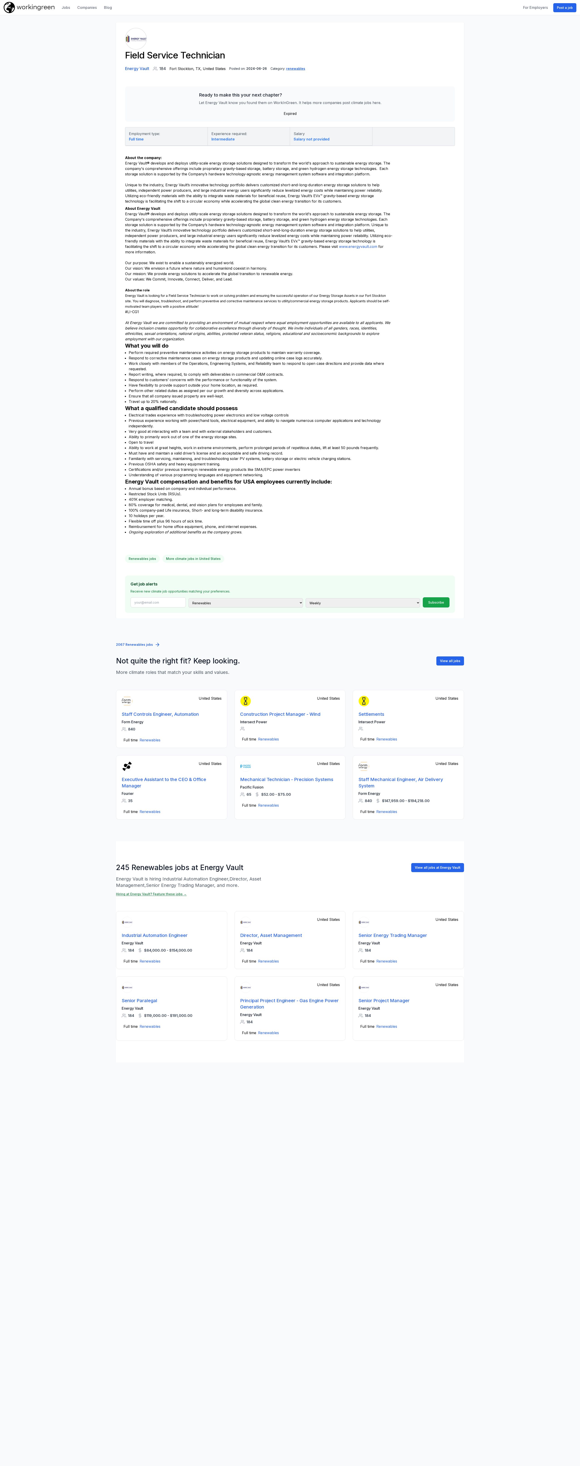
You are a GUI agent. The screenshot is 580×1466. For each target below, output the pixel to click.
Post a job (565, 8)
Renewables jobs (142, 559)
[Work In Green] (29, 7)
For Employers (535, 7)
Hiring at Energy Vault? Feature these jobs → (151, 894)
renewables (295, 68)
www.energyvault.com (358, 246)
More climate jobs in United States (193, 559)
